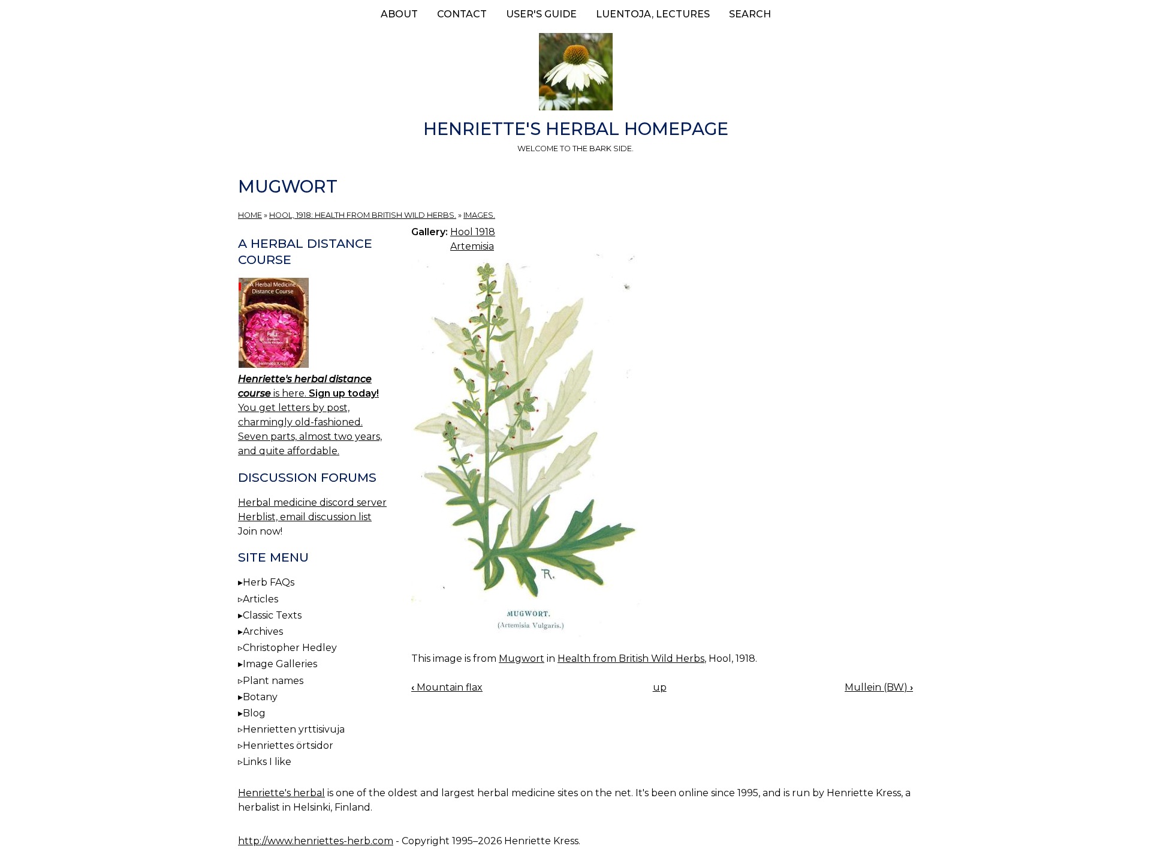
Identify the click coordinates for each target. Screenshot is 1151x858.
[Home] (575, 74)
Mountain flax (447, 687)
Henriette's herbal (281, 793)
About (399, 14)
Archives (263, 631)
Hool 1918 (472, 232)
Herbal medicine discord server (312, 502)
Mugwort (521, 658)
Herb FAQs (268, 582)
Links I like (267, 761)
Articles (260, 599)
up (660, 687)
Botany (260, 697)
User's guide (541, 14)
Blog (254, 713)
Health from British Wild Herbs (631, 658)
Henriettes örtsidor (288, 745)
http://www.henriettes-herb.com (315, 841)
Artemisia (472, 246)
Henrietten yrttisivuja (294, 729)
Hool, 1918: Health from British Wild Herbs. (362, 215)
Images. (479, 215)
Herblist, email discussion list (305, 517)
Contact (462, 14)
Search (750, 14)
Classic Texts (272, 615)
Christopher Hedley (290, 647)
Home (250, 215)
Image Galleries (280, 664)
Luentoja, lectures (653, 14)
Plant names (273, 680)
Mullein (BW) (879, 687)
